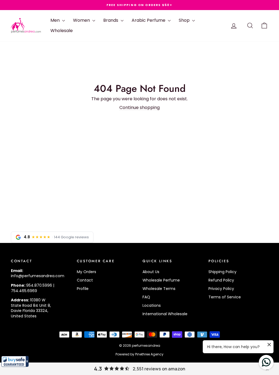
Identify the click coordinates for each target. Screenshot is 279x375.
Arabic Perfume (149, 20)
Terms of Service (224, 297)
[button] (15, 361)
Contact (85, 280)
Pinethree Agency (149, 354)
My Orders (86, 271)
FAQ (146, 297)
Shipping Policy (222, 271)
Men (55, 20)
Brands (111, 20)
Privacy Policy (221, 288)
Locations (151, 305)
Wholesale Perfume (161, 280)
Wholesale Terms (158, 288)
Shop (185, 20)
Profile (83, 288)
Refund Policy (221, 280)
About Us (150, 271)
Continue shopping (139, 107)
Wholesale (61, 30)
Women (82, 20)
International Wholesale (164, 314)
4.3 (98, 368)
